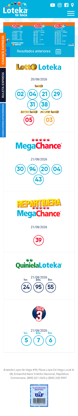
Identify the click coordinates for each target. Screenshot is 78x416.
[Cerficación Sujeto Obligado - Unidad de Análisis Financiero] (39, 395)
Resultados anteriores (34, 51)
